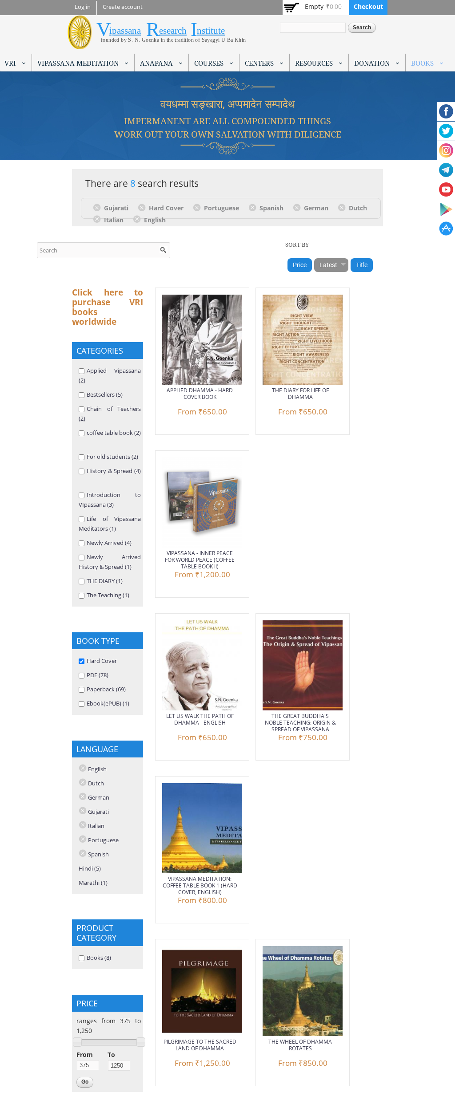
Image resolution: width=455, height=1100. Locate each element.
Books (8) (99, 958)
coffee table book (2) (114, 433)
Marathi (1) (93, 883)
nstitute (211, 30)
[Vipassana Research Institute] (80, 44)
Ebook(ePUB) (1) (108, 703)
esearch (173, 30)
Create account (123, 7)
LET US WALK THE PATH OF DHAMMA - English (200, 719)
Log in (83, 7)
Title (361, 264)
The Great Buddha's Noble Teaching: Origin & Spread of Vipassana (300, 723)
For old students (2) (112, 457)
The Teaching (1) (108, 595)
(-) (98, 207)
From (84, 1054)
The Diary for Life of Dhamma (300, 393)
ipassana (125, 30)
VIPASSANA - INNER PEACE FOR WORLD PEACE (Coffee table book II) (200, 560)
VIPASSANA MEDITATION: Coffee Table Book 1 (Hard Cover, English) (200, 885)
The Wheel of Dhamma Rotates (300, 1045)
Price (300, 264)
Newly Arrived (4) (109, 543)
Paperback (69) (106, 689)
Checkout (368, 6)
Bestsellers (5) (105, 394)
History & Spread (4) (114, 471)
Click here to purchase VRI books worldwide (107, 307)
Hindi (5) (90, 868)
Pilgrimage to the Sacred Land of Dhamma (200, 1045)
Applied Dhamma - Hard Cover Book (200, 393)
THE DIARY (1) (105, 581)
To (111, 1054)
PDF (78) (97, 675)
